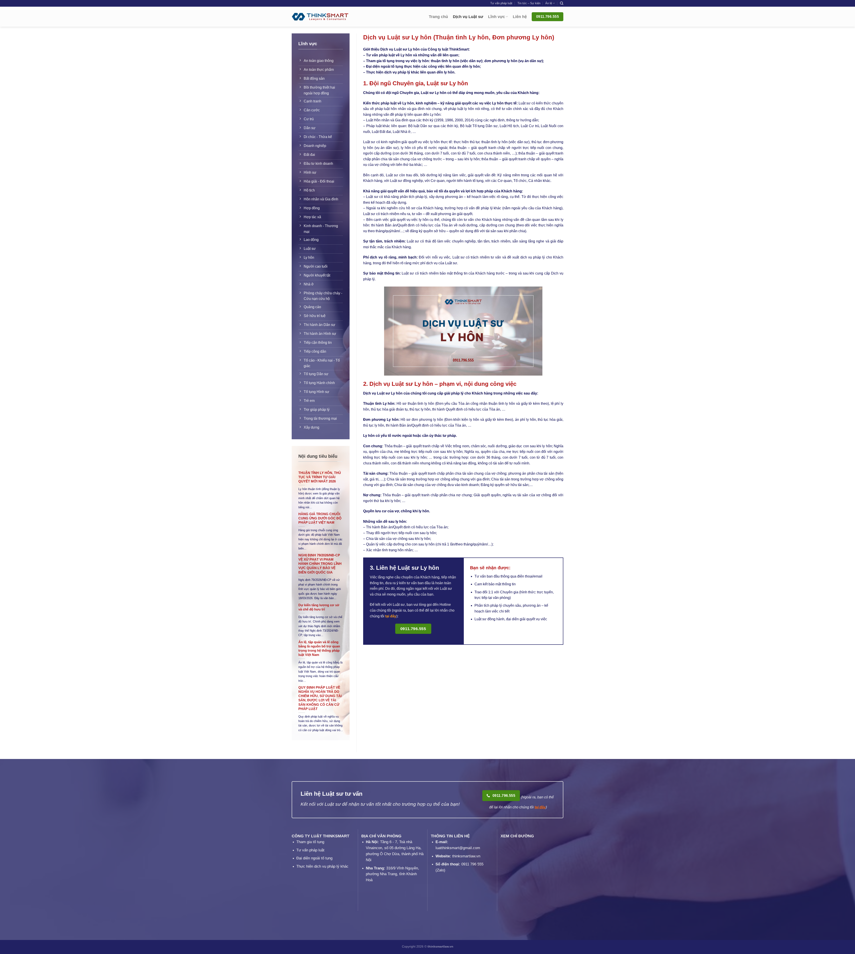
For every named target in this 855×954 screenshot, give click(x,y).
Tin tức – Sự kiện (528, 3)
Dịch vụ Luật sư (468, 16)
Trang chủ (438, 16)
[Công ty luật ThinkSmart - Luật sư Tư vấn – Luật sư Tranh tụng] (320, 17)
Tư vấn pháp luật (501, 3)
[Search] (561, 3)
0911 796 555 (472, 864)
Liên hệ (520, 16)
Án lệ (548, 3)
